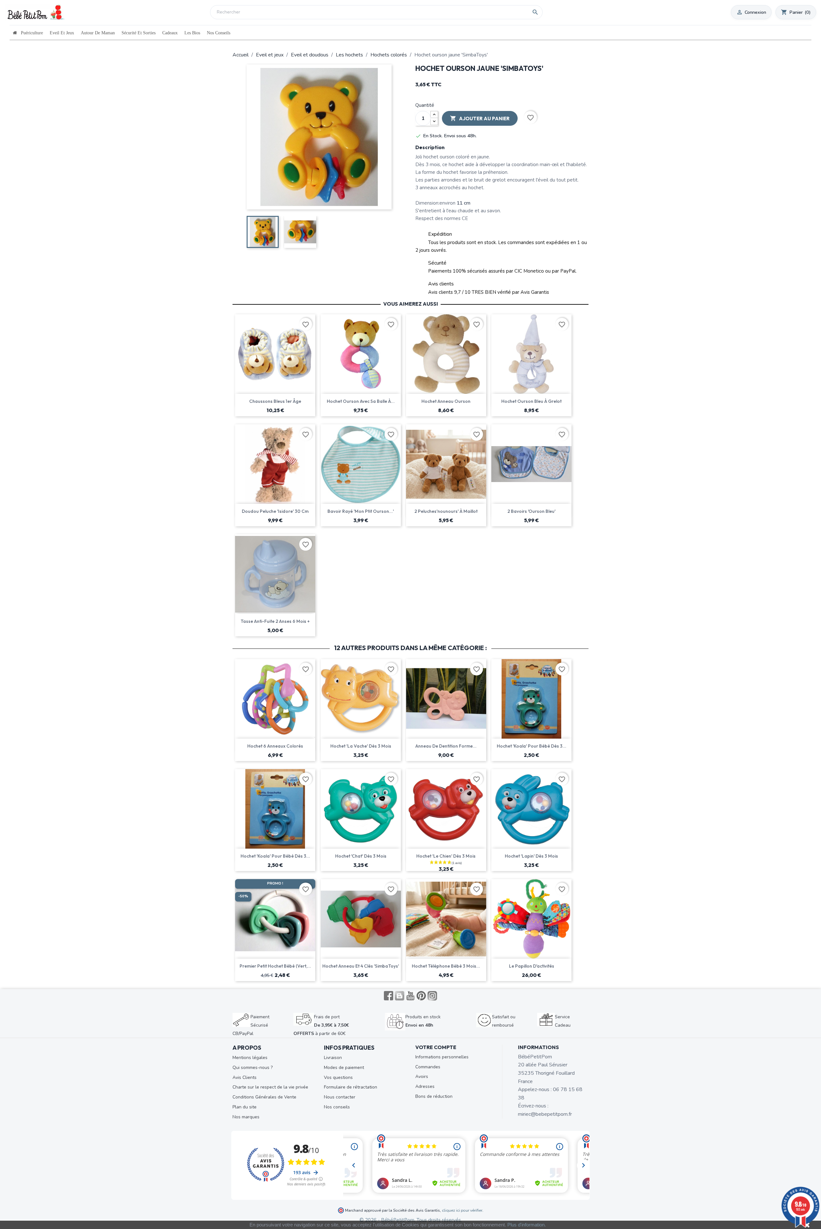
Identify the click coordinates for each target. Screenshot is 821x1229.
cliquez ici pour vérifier (462, 1210)
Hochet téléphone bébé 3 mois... (446, 966)
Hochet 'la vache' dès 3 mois (360, 746)
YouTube (410, 996)
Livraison (333, 1058)
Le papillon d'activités (531, 966)
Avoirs (421, 1076)
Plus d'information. (526, 1224)
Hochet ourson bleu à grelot (531, 401)
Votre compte (435, 1047)
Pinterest (421, 996)
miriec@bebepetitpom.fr (545, 1114)
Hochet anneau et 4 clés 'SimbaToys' (360, 966)
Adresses (425, 1086)
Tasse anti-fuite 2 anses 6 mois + (275, 621)
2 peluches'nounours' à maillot (446, 511)
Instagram (432, 996)
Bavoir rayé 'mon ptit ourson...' (360, 511)
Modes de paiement (344, 1067)
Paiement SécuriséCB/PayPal (251, 1025)
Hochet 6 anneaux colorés (275, 746)
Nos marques (246, 1117)
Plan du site (245, 1107)
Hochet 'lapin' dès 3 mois (531, 856)
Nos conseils (337, 1107)
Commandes (427, 1067)
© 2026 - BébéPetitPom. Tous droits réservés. (411, 1220)
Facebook (389, 996)
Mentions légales (250, 1058)
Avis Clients (245, 1077)
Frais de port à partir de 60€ (321, 1025)
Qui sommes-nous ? (253, 1067)
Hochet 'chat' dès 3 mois (360, 856)
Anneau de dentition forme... (446, 746)
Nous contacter (339, 1097)
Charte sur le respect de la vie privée (270, 1087)
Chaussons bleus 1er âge (275, 401)
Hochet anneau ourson (445, 401)
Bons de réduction (434, 1096)
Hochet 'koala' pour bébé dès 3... (531, 746)
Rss (399, 996)
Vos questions (338, 1077)
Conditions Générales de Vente (264, 1097)
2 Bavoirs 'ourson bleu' (531, 511)
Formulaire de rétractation (350, 1087)
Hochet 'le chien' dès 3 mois (446, 856)
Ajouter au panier (480, 118)
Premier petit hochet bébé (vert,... (275, 966)
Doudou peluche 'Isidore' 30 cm (275, 511)
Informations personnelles (442, 1057)
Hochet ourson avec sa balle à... (361, 401)
